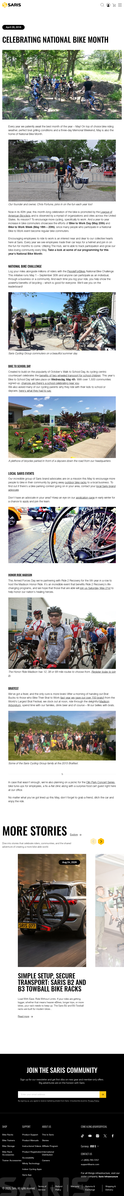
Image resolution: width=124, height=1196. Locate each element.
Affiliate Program (50, 1146)
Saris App (26, 1175)
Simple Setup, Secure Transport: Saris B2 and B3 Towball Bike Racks (52, 982)
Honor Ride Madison (20, 575)
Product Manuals (30, 1140)
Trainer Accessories (11, 1160)
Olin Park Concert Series (100, 782)
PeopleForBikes (76, 271)
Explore (74, 834)
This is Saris (48, 1134)
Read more (23, 1016)
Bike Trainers (8, 1140)
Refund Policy (58, 1188)
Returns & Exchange (90, 1188)
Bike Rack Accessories (8, 1153)
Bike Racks (7, 1134)
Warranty (75, 1186)
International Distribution (48, 1153)
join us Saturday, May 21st (95, 588)
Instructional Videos (31, 1146)
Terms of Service (42, 1188)
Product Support (30, 1134)
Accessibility (28, 1158)
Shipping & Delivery (110, 1188)
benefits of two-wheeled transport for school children (70, 375)
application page (85, 497)
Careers (46, 1160)
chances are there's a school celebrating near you (50, 383)
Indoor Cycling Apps (32, 1169)
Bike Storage (8, 1146)
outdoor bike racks (76, 482)
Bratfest (13, 688)
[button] (102, 5)
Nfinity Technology (31, 1163)
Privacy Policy (93, 1101)
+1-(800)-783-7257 (90, 1160)
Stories (45, 1140)
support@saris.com (90, 1164)
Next (101, 841)
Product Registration (32, 1152)
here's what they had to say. (35, 391)
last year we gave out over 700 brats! (82, 697)
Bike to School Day (19, 366)
